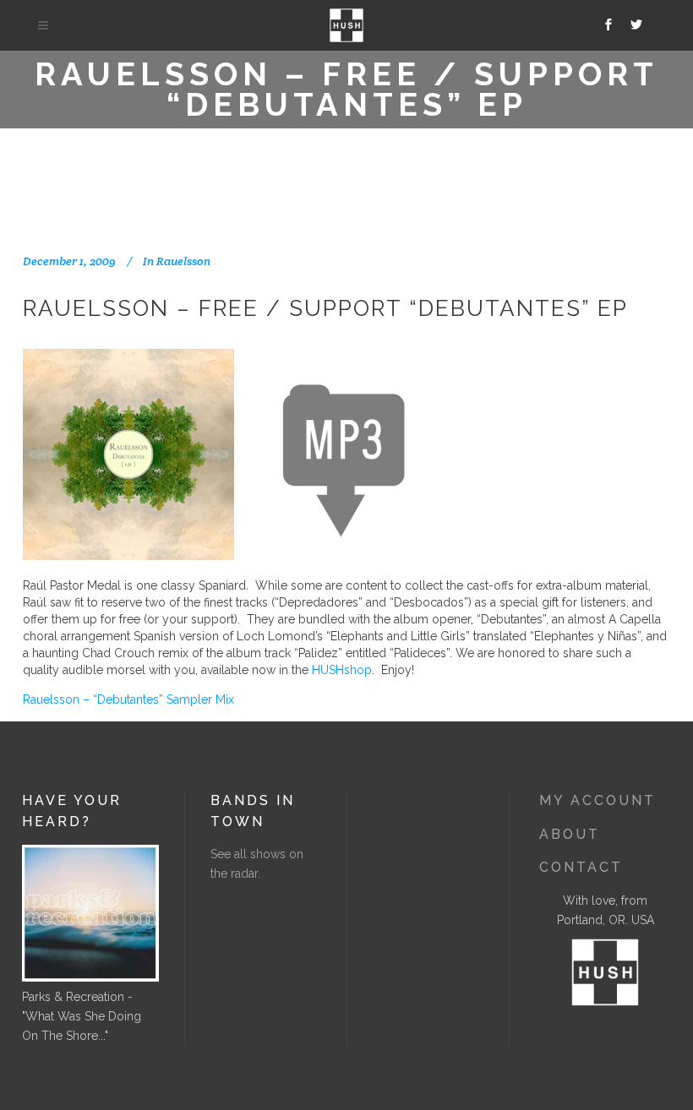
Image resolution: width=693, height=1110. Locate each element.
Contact (581, 867)
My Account (597, 800)
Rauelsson (183, 261)
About (569, 834)
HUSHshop (342, 670)
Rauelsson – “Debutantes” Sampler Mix (128, 699)
